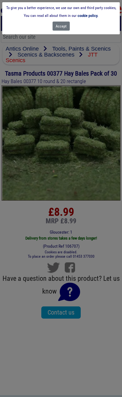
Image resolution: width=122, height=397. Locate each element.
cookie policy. (88, 15)
